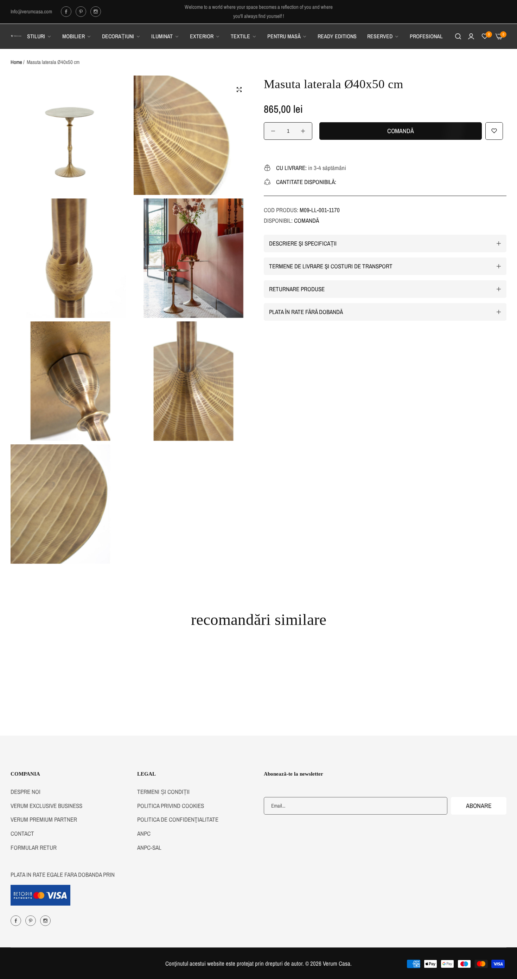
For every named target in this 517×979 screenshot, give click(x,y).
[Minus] (273, 131)
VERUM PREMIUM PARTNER (44, 819)
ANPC (144, 833)
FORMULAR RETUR (34, 847)
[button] (494, 131)
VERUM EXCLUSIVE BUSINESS (46, 805)
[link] (39, 36)
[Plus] (303, 131)
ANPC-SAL (149, 847)
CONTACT (22, 833)
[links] (67, 11)
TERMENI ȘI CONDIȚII (163, 791)
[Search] (458, 36)
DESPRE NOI (25, 791)
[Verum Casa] (16, 36)
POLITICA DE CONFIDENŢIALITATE (177, 819)
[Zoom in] (239, 89)
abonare (479, 805)
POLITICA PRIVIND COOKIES (170, 805)
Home (16, 62)
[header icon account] (471, 36)
